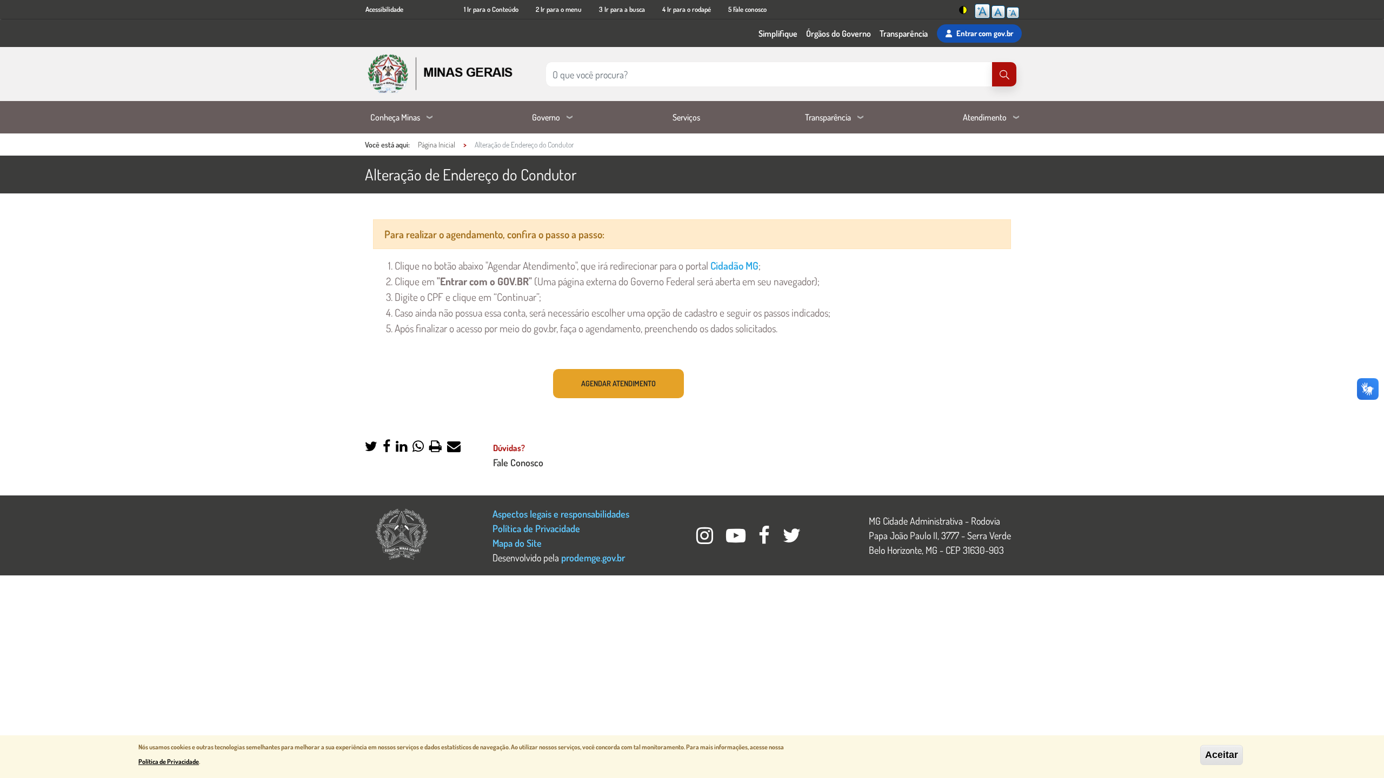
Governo (546, 117)
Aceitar (1221, 754)
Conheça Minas (395, 117)
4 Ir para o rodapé (686, 9)
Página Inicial (436, 144)
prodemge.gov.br (593, 557)
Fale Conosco (518, 462)
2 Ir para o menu (559, 9)
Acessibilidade (384, 9)
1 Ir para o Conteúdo (491, 9)
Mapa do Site (517, 542)
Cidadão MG (734, 265)
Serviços (686, 117)
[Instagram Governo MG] (706, 538)
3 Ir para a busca (622, 9)
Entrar (984, 33)
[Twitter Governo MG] (792, 538)
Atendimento (985, 117)
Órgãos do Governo (838, 33)
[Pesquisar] (1004, 74)
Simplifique (777, 33)
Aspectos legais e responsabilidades (561, 513)
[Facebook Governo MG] (765, 538)
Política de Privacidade (536, 528)
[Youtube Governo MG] (737, 538)
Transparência (904, 33)
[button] (371, 447)
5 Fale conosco (747, 9)
